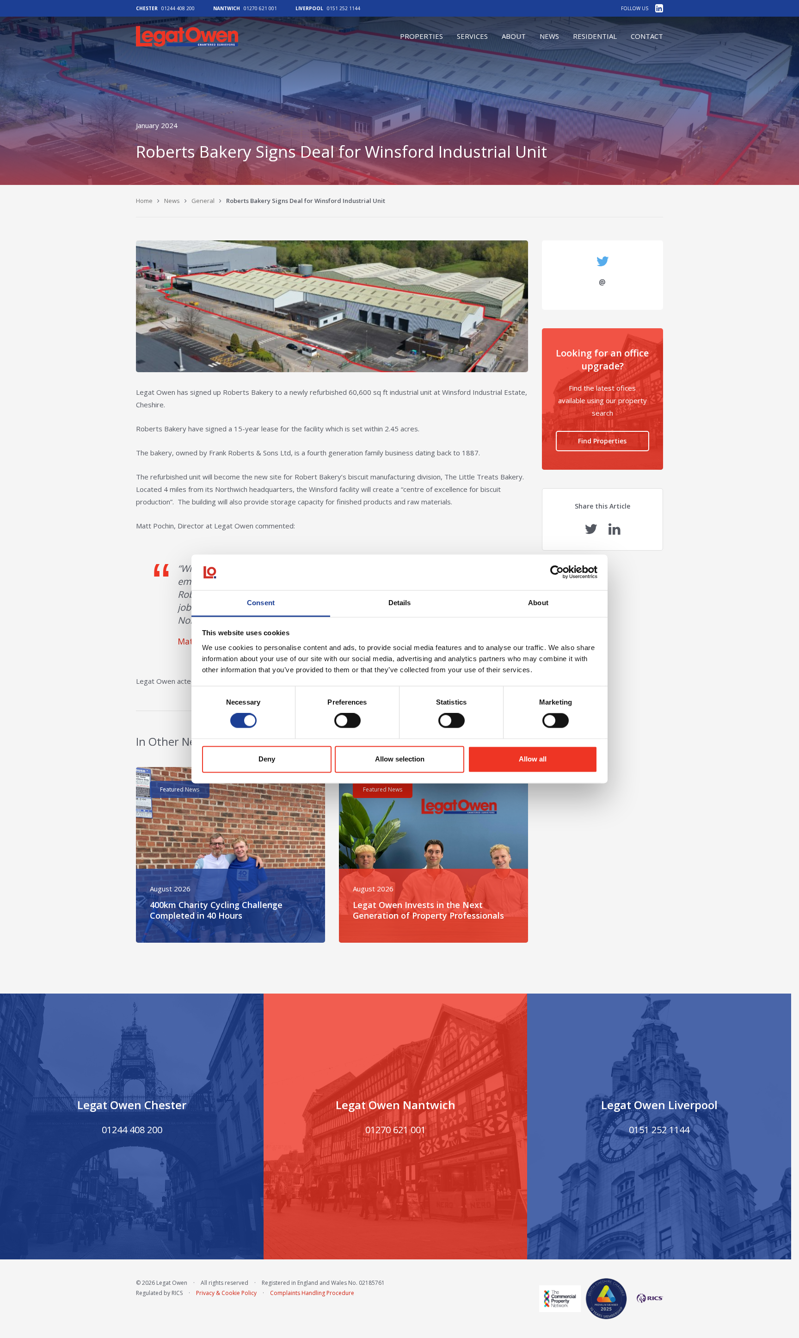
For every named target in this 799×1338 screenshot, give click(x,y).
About (514, 36)
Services (472, 36)
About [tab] (538, 603)
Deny (266, 759)
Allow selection (399, 759)
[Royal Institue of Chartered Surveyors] (647, 1298)
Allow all (533, 759)
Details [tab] (399, 603)
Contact (647, 36)
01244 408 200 (178, 8)
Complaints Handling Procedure (312, 1293)
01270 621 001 (260, 8)
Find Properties (602, 440)
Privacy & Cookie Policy (226, 1293)
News (549, 36)
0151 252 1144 (343, 8)
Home (144, 200)
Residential (595, 36)
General (203, 200)
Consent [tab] (261, 603)
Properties (421, 36)
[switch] (347, 720)
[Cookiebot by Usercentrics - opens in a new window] (556, 572)
